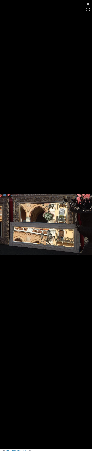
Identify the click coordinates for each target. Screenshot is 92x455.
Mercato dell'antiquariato (18, 450)
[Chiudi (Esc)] (88, 4)
